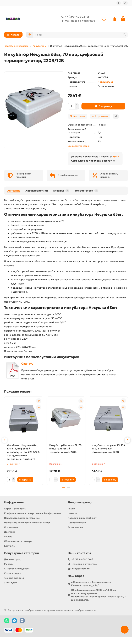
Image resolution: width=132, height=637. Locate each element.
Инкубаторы (39, 45)
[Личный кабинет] (125, 3)
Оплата (8, 536)
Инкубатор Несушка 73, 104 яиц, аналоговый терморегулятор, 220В (108, 449)
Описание (13, 190)
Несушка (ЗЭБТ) (107, 81)
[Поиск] (124, 34)
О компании (11, 527)
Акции (71, 508)
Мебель (8, 564)
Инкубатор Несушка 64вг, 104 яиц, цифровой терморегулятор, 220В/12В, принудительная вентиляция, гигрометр (23, 452)
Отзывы (60, 190)
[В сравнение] (38, 407)
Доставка (9, 531)
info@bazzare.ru (81, 568)
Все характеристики (79, 145)
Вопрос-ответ (85, 190)
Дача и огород (12, 559)
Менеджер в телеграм (80, 20)
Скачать (27, 363)
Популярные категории (21, 553)
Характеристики (36, 190)
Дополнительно (79, 502)
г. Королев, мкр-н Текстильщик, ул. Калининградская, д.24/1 (91, 584)
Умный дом (10, 582)
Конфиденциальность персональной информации (32, 513)
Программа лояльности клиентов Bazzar (27, 522)
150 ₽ (116, 156)
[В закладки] (38, 400)
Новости (72, 513)
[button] (4, 440)
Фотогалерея (75, 527)
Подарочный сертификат (82, 517)
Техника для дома (14, 577)
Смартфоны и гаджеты (17, 568)
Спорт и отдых (12, 573)
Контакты (9, 545)
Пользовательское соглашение (22, 517)
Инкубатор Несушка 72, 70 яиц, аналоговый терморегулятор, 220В (65, 449)
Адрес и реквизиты (15, 508)
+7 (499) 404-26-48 (77, 16)
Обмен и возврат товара (18, 541)
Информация (14, 502)
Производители (77, 522)
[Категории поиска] (29, 35)
